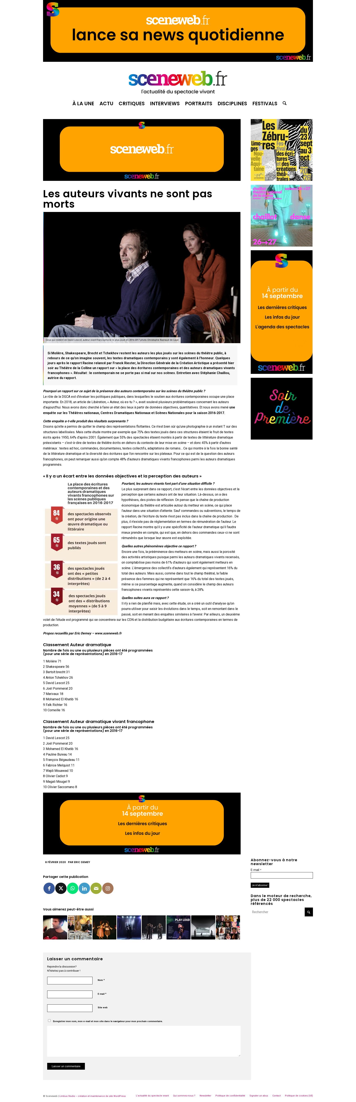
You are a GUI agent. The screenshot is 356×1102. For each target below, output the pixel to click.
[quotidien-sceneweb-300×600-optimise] (282, 373)
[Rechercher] (283, 103)
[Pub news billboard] (178, 61)
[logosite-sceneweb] (178, 80)
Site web (103, 1007)
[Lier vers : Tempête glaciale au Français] (203, 927)
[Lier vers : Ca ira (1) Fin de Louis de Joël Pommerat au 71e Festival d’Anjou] (154, 927)
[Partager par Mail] (96, 888)
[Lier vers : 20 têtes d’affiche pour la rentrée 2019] (228, 927)
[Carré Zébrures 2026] (282, 180)
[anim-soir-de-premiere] (282, 438)
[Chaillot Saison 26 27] (282, 245)
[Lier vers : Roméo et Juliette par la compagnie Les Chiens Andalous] (129, 927)
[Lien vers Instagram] (108, 888)
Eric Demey (82, 862)
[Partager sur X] (61, 888)
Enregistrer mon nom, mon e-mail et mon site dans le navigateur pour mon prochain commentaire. (108, 1021)
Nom (101, 980)
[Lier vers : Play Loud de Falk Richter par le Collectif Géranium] (178, 927)
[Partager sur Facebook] (49, 888)
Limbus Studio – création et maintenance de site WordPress (92, 1096)
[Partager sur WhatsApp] (72, 888)
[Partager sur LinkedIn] (84, 888)
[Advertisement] (282, 469)
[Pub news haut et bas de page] (142, 180)
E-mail (102, 993)
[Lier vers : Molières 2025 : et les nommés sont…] (80, 927)
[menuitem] (83, 103)
